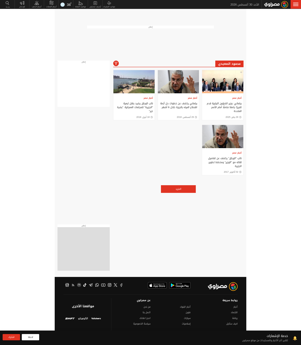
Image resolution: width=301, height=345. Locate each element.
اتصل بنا (146, 312)
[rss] (73, 285)
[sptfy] (79, 285)
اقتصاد (234, 312)
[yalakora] (96, 319)
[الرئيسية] (276, 4)
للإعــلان (22, 6)
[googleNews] (67, 285)
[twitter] (115, 285)
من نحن (147, 307)
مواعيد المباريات (109, 6)
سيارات (187, 318)
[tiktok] (84, 285)
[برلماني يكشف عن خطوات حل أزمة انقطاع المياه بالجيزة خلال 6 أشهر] (178, 81)
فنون (188, 312)
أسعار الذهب (36, 6)
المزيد (178, 189)
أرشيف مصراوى (95, 6)
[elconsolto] (83, 319)
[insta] (109, 285)
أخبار (235, 307)
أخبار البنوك (185, 307)
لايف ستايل (232, 324)
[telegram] (91, 285)
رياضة (235, 318)
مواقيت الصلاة (80, 6)
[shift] (69, 319)
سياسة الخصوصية (141, 324)
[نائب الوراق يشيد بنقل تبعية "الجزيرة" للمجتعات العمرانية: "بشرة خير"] (134, 81)
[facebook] (121, 285)
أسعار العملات (51, 6)
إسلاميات (186, 324)
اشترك (11, 337)
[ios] (157, 285)
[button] (296, 4)
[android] (179, 285)
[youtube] (103, 285)
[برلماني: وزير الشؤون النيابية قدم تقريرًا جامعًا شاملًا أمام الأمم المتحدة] (222, 81)
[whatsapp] (97, 285)
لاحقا (30, 337)
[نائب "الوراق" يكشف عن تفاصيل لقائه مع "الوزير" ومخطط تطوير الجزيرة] (222, 136)
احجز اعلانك (145, 318)
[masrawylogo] (220, 286)
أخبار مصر (237, 98)
